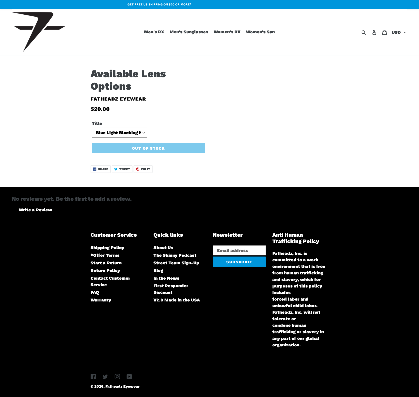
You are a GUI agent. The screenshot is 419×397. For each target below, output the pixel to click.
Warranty (101, 300)
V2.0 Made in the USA (176, 300)
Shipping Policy (107, 247)
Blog (158, 270)
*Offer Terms (105, 255)
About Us (163, 247)
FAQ (95, 292)
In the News (166, 278)
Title (97, 123)
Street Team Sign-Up (176, 262)
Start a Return (106, 262)
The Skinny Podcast (174, 255)
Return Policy (105, 270)
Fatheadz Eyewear (122, 386)
